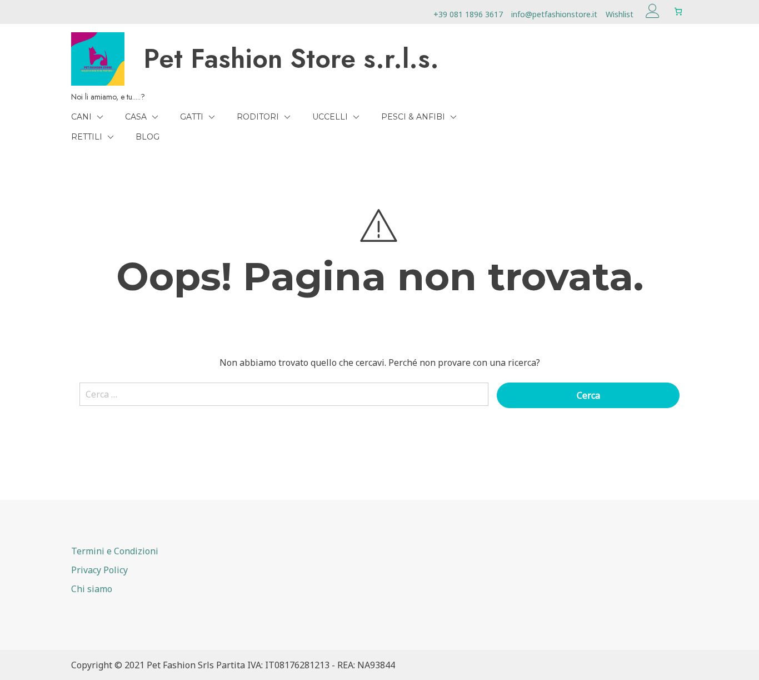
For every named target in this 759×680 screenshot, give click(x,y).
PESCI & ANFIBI (413, 117)
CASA (136, 117)
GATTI (191, 117)
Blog (147, 137)
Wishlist (619, 14)
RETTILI (86, 137)
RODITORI (258, 117)
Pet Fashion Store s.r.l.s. (291, 59)
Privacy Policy (99, 570)
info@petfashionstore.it (554, 14)
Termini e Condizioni (114, 551)
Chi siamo (91, 589)
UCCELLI (330, 117)
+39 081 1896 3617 (468, 14)
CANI (81, 117)
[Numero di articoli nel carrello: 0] (678, 11)
